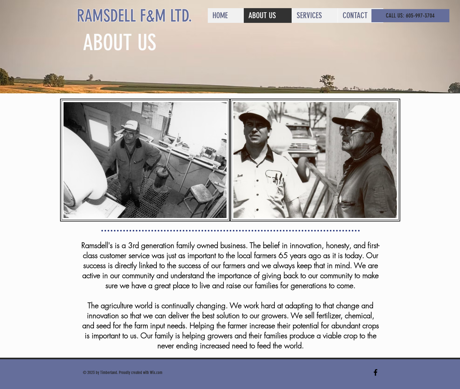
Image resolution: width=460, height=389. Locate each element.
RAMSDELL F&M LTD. (134, 16)
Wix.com (156, 372)
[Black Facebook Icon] (375, 372)
